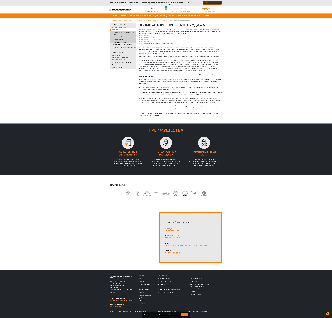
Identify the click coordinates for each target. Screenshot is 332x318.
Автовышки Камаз (119, 39)
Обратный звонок (212, 3)
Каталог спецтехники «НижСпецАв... (135, 21)
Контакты (147, 16)
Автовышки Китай (144, 41)
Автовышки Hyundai (120, 42)
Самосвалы (116, 55)
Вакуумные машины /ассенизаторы (124, 47)
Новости (205, 16)
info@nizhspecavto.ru (151, 11)
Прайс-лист (195, 16)
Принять (184, 315)
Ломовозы (115, 65)
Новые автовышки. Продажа (157, 21)
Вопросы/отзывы (136, 16)
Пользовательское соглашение (196, 311)
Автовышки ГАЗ (118, 37)
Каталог (123, 16)
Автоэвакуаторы (117, 67)
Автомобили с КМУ (118, 52)
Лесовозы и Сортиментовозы (121, 62)
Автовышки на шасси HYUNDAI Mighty (151, 39)
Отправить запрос (183, 16)
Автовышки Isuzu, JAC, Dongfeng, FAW (124, 33)
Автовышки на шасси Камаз (147, 37)
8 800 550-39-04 (180, 9)
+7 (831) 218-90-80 (209, 9)
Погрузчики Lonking (118, 24)
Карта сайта (143, 303)
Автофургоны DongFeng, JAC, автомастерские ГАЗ (122, 59)
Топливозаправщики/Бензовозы (122, 44)
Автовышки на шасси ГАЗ (147, 35)
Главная (114, 16)
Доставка (170, 16)
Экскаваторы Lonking (119, 27)
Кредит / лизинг (159, 16)
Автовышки (116, 29)
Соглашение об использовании (169, 315)
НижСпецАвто (116, 21)
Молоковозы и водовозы (120, 50)
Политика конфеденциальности (168, 311)
